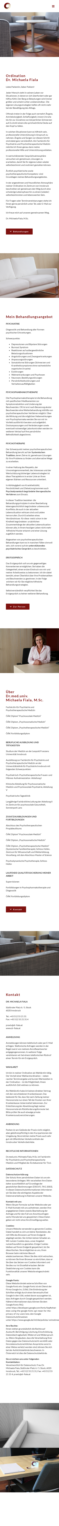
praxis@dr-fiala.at (14, 1025)
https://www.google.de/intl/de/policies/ (30, 1320)
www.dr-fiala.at (13, 1028)
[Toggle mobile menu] (53, 6)
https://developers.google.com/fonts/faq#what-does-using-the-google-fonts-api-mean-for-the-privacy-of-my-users (31, 1310)
